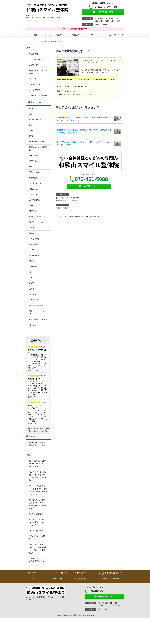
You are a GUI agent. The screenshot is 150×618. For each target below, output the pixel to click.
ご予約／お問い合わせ (114, 35)
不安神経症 (33, 267)
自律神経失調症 (35, 119)
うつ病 (31, 228)
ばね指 (31, 205)
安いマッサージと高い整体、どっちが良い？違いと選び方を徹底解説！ (38, 476)
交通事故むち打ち (36, 255)
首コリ (31, 272)
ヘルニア (32, 278)
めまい (31, 125)
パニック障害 (34, 239)
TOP (36, 35)
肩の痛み (32, 294)
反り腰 (31, 289)
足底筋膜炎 (33, 161)
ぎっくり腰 (33, 194)
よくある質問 (34, 90)
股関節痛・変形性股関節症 (38, 148)
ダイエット (33, 325)
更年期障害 (33, 244)
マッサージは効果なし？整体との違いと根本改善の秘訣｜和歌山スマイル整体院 (38, 490)
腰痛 (31, 108)
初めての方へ (34, 54)
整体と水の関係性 (36, 514)
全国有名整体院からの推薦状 (38, 72)
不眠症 (31, 283)
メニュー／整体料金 (55, 35)
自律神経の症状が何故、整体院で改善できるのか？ (38, 522)
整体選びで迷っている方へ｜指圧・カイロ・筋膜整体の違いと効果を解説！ (38, 504)
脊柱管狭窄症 (34, 156)
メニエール (33, 189)
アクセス (94, 35)
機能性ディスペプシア (38, 222)
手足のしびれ (34, 172)
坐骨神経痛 (33, 178)
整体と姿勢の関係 (36, 531)
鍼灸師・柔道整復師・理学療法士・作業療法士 (38, 445)
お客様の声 (75, 35)
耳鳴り (31, 130)
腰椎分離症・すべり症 (38, 319)
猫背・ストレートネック (38, 312)
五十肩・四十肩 (35, 183)
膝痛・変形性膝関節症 (38, 142)
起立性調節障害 (35, 200)
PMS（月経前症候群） (38, 217)
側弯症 (31, 167)
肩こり (31, 114)
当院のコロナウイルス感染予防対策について (38, 560)
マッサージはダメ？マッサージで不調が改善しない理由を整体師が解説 (38, 549)
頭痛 (31, 136)
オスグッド (33, 300)
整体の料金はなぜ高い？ (37, 537)
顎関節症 (32, 211)
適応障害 (32, 233)
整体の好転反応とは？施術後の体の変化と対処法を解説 (38, 463)
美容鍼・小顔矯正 (36, 305)
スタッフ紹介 (34, 84)
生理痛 (31, 250)
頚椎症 (31, 261)
